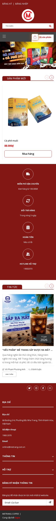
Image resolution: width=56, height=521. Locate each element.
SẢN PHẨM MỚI (16, 78)
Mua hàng (28, 153)
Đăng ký (7, 3)
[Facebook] (43, 388)
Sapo (17, 517)
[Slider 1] (28, 55)
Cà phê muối (11, 140)
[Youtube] (49, 388)
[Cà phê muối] (28, 111)
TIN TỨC (12, 287)
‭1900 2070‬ (7, 435)
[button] (51, 77)
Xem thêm (9, 374)
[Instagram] (36, 388)
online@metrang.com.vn (13, 447)
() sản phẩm (45, 37)
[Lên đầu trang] (46, 513)
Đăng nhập (21, 3)
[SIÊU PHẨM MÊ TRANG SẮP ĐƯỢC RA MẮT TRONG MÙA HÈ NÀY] (28, 320)
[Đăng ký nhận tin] (50, 502)
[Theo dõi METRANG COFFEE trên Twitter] (29, 388)
